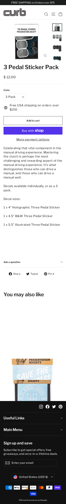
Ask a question (12, 262)
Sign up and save (18, 443)
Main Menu (13, 429)
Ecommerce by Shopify (37, 500)
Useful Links (14, 418)
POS (21, 500)
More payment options (33, 139)
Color (7, 90)
